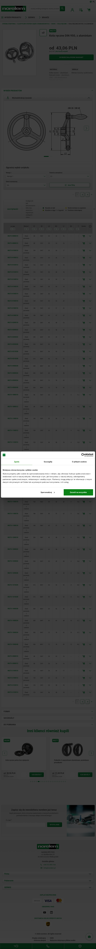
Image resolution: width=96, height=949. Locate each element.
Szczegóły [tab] (48, 462)
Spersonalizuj (46, 492)
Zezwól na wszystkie (78, 492)
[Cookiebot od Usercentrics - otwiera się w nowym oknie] (83, 455)
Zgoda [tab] (16, 462)
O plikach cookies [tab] (79, 462)
